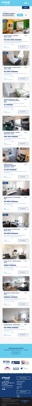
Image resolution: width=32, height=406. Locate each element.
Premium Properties (21, 381)
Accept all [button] (25, 400)
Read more (18, 400)
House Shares (19, 384)
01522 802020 (6, 381)
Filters (25, 7)
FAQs (18, 388)
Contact (18, 396)
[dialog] (16, 401)
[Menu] (29, 3)
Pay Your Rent (23, 391)
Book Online (15, 352)
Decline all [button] (25, 402)
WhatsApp (5, 384)
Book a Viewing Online (8, 385)
